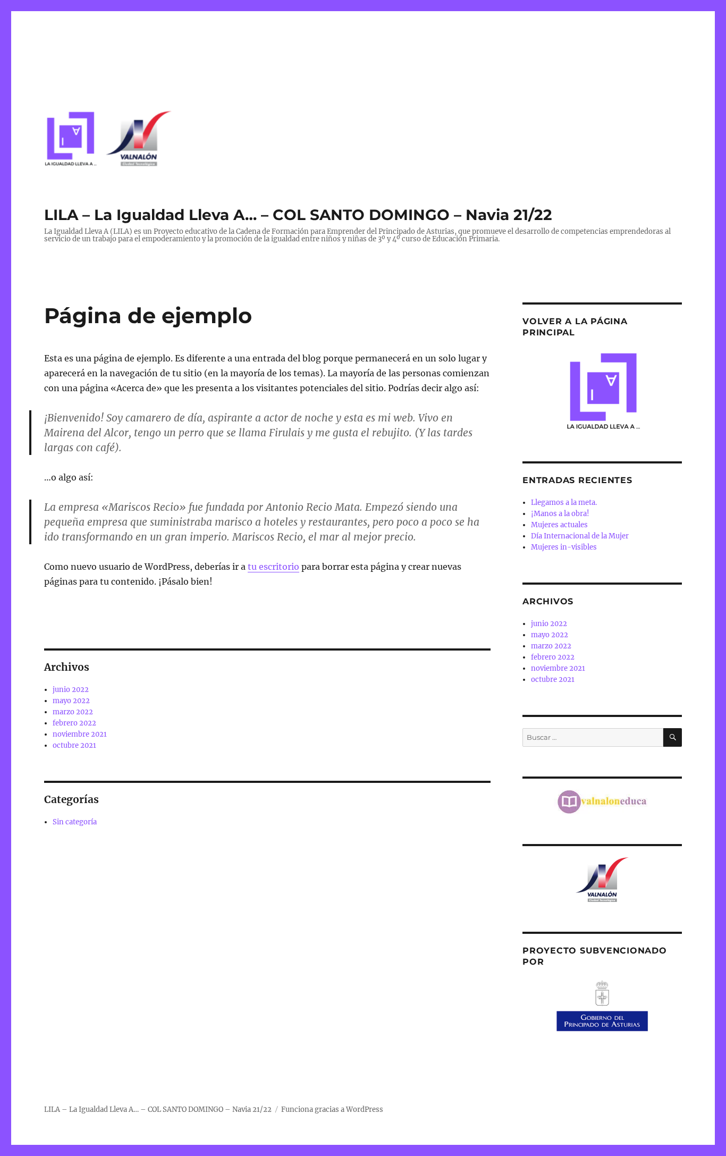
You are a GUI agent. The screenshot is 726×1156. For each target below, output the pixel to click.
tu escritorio (273, 566)
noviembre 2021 (80, 734)
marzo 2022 (73, 711)
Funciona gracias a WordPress (332, 1109)
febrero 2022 (74, 723)
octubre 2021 (74, 745)
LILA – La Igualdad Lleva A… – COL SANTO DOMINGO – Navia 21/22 (298, 215)
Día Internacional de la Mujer (580, 536)
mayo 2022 (71, 700)
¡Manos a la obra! (560, 513)
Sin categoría (75, 821)
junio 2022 (71, 689)
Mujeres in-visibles (564, 547)
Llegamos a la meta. (564, 502)
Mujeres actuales (559, 524)
